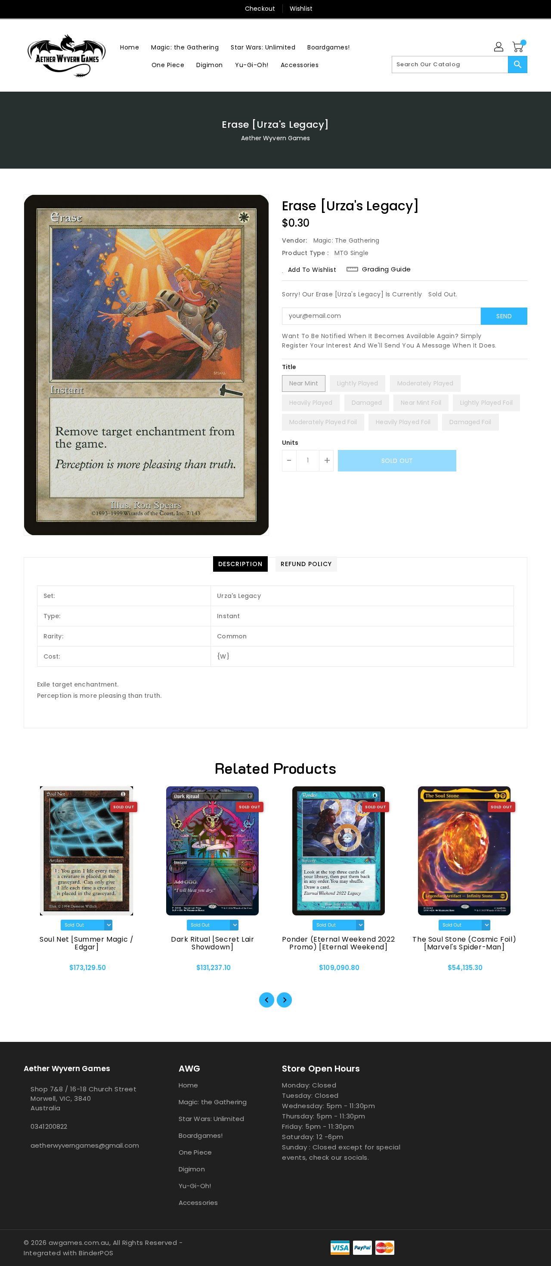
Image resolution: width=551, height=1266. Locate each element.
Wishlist (301, 8)
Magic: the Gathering (213, 1101)
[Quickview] (37, 971)
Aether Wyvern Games (275, 138)
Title (289, 367)
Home (188, 1085)
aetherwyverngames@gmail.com (84, 1145)
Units (290, 443)
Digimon (192, 1169)
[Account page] (499, 47)
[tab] (240, 564)
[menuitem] (129, 47)
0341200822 (49, 1126)
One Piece (195, 1152)
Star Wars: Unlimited (211, 1118)
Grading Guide (386, 269)
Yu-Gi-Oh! (195, 1185)
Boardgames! (201, 1135)
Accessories (198, 1202)
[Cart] (518, 47)
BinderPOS (96, 1252)
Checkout (260, 8)
